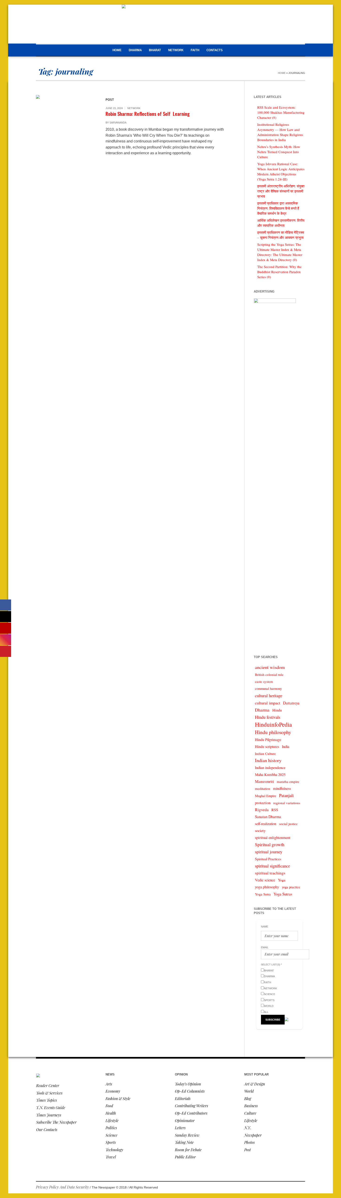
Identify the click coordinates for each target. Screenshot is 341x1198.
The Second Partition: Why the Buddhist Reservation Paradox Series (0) (279, 271)
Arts (109, 1083)
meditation (262, 788)
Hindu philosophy (273, 732)
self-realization (265, 823)
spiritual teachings (270, 873)
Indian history (268, 760)
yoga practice (291, 887)
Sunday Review (187, 1135)
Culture (250, 1113)
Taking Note (184, 1142)
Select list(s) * (271, 964)
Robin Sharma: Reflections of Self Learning (148, 113)
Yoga (281, 879)
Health (111, 1113)
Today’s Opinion (188, 1083)
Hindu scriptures (267, 746)
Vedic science (265, 880)
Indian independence (270, 767)
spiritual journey (268, 851)
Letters (180, 1127)
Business (251, 1105)
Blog (247, 1098)
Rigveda (262, 809)
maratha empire (288, 781)
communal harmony (268, 688)
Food (109, 1105)
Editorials (182, 1098)
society (260, 830)
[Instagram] (294, 1188)
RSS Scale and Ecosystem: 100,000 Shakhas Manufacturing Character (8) (281, 112)
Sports (111, 1142)
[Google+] (287, 1188)
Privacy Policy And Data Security (62, 1187)
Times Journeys (48, 1115)
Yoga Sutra (263, 894)
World (249, 1091)
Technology (114, 1149)
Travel (111, 1156)
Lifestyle (112, 1120)
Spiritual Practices (268, 858)
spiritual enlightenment (272, 837)
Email (264, 947)
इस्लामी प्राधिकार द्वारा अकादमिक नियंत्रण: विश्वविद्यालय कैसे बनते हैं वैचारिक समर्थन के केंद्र (278, 208)
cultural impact (267, 703)
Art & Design (254, 1083)
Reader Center (47, 1085)
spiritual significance (272, 866)
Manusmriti (264, 781)
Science (111, 1135)
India (285, 746)
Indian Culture (265, 753)
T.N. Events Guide (50, 1107)
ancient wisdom (270, 667)
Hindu (277, 710)
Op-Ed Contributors (191, 1113)
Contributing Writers (191, 1105)
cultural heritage (268, 695)
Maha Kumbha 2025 (270, 774)
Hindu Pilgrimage (268, 739)
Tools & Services (49, 1093)
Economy (113, 1091)
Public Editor (185, 1156)
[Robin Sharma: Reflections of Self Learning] (66, 125)
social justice (288, 823)
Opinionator (185, 1120)
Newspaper (253, 1135)
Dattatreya (291, 703)
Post (247, 1149)
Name (264, 926)
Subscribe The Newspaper (56, 1122)
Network (133, 108)
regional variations (286, 803)
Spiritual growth (269, 844)
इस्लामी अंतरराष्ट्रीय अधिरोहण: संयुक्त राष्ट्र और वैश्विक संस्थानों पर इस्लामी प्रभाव (280, 191)
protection (262, 802)
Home (282, 73)
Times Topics (46, 1100)
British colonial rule (269, 674)
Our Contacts (46, 1129)
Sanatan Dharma (268, 816)
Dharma (262, 710)
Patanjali (286, 795)
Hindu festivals (267, 717)
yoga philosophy (267, 886)
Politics (111, 1127)
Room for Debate (188, 1149)
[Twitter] (301, 1188)
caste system (264, 681)
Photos (249, 1142)
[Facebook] (280, 1188)
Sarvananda (117, 122)
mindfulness (282, 788)
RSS (274, 809)
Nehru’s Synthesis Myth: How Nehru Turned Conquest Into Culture (278, 151)
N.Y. (247, 1127)
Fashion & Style (118, 1098)
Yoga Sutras (282, 894)
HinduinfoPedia (273, 724)
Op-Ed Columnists (190, 1091)
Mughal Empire (265, 796)
